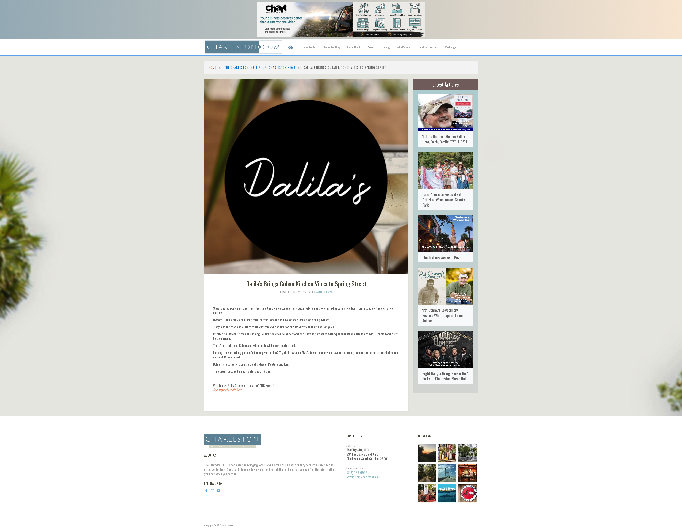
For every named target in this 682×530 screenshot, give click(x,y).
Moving (385, 47)
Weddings (450, 47)
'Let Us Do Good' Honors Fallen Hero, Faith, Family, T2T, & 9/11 (444, 139)
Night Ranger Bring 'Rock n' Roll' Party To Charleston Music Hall (445, 375)
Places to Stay (331, 47)
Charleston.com (227, 525)
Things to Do (307, 47)
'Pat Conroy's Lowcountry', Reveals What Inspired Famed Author (443, 315)
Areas (371, 47)
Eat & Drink (354, 47)
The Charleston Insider (242, 68)
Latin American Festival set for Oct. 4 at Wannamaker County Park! (444, 199)
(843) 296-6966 (356, 472)
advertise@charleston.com (363, 476)
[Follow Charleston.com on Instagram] (447, 473)
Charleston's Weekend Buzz (441, 257)
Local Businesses (427, 47)
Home (212, 68)
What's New (403, 47)
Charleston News (282, 68)
